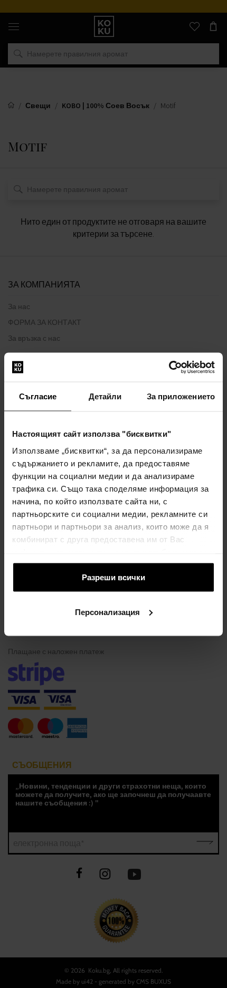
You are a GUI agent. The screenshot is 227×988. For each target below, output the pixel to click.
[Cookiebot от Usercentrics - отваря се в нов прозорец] (168, 367)
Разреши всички (113, 577)
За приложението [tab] (181, 396)
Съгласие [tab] (38, 396)
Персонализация (107, 611)
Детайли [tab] (105, 396)
